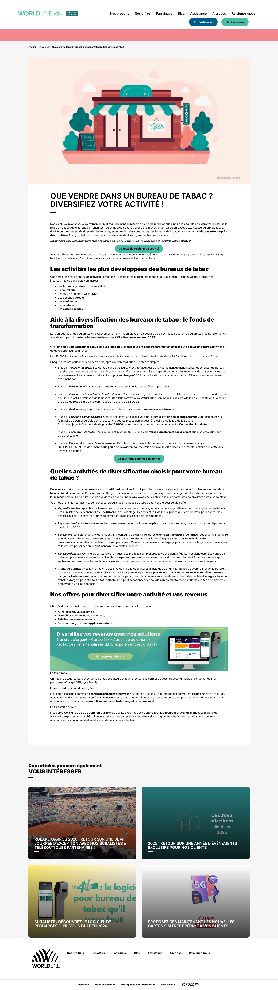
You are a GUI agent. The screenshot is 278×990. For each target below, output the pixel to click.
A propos (219, 13)
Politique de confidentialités (138, 984)
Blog (181, 13)
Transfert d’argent (69, 568)
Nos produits (119, 13)
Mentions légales (105, 984)
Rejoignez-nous (243, 13)
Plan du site (168, 984)
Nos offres (143, 13)
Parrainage (164, 13)
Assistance (198, 13)
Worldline (83, 984)
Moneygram (168, 712)
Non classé (44, 47)
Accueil (32, 47)
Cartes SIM (65, 534)
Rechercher (205, 21)
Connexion (237, 21)
